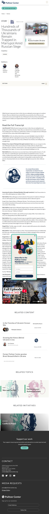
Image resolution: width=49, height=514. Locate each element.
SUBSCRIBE (24, 276)
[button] (24, 260)
